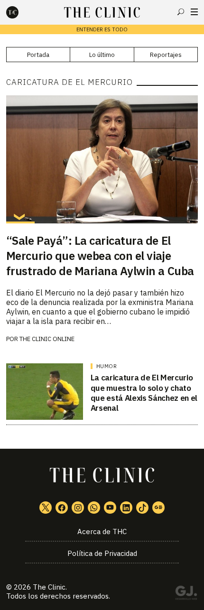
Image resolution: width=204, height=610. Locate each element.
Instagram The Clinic (78, 507)
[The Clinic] (20, 12)
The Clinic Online (46, 339)
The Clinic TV (110, 507)
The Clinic (49, 587)
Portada (38, 55)
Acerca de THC (102, 531)
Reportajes (166, 55)
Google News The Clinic (158, 507)
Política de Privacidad (102, 553)
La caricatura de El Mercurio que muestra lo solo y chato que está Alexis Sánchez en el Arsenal (144, 392)
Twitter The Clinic (45, 507)
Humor (106, 366)
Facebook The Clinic (62, 507)
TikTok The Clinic (142, 507)
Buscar (180, 12)
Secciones (194, 12)
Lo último (102, 55)
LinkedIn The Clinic (126, 507)
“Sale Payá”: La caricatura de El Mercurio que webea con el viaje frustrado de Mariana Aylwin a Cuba (100, 255)
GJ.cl (186, 594)
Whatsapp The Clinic (94, 507)
